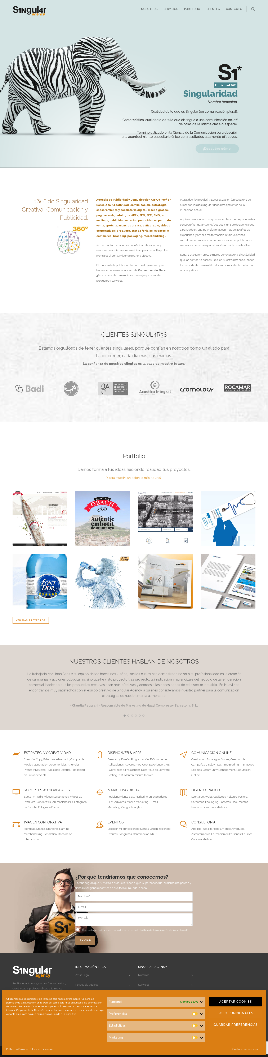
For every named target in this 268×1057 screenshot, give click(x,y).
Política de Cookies (16, 1049)
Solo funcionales (235, 1013)
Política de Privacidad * (153, 930)
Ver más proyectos (31, 620)
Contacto (234, 8)
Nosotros (149, 8)
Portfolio (192, 8)
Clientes (213, 8)
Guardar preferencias (236, 1025)
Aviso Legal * (180, 930)
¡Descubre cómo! (217, 148)
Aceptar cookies (235, 1001)
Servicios (171, 8)
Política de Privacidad (41, 1049)
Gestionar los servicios (245, 1049)
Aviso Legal (82, 975)
